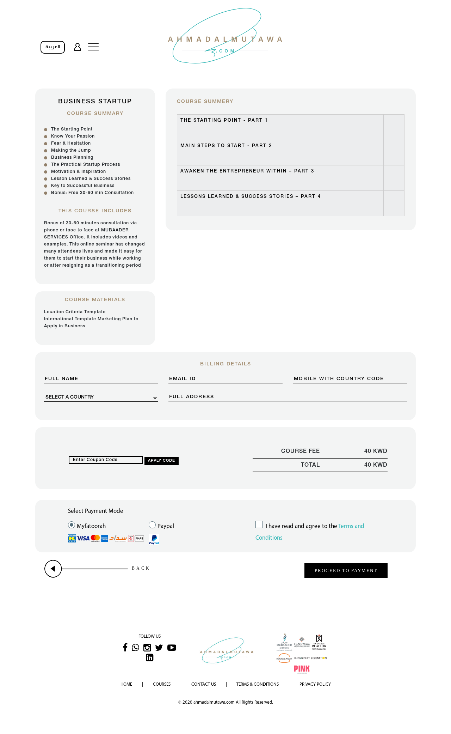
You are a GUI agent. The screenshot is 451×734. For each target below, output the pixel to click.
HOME (126, 684)
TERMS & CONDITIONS (257, 684)
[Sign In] (77, 46)
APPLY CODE (161, 461)
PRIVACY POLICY (315, 684)
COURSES (162, 684)
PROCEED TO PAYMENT (346, 570)
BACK (141, 568)
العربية (52, 47)
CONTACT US (203, 684)
